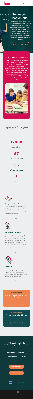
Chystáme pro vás (16, 366)
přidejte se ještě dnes (20, 44)
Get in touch (16, 323)
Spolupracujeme (16, 373)
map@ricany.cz (21, 352)
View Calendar (16, 303)
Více (16, 218)
